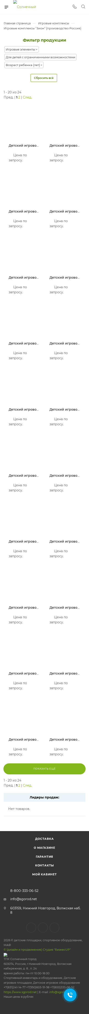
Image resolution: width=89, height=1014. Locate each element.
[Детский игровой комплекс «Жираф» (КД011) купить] (65, 584)
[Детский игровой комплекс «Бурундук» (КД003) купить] (24, 253)
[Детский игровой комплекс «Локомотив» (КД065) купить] (24, 584)
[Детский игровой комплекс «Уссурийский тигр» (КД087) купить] (24, 518)
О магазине (44, 847)
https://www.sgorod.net (20, 992)
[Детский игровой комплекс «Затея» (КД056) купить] (65, 122)
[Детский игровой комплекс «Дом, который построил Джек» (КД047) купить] (65, 188)
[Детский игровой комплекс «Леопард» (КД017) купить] (24, 715)
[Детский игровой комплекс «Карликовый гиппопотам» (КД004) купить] (24, 320)
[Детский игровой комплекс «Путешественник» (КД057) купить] (65, 320)
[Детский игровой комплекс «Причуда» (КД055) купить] (24, 188)
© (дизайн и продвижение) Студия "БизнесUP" (37, 949)
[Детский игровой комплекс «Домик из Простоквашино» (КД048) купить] (65, 385)
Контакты (44, 865)
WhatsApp (54, 928)
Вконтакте (31, 928)
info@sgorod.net (23, 899)
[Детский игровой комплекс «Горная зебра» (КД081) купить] (65, 253)
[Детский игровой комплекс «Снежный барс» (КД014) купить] (65, 650)
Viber (43, 928)
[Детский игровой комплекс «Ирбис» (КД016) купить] (24, 385)
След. (27, 97)
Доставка (44, 838)
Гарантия (44, 856)
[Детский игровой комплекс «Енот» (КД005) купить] (65, 452)
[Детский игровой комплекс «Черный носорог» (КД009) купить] (65, 715)
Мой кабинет (44, 874)
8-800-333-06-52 (24, 891)
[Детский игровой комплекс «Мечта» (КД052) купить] (24, 650)
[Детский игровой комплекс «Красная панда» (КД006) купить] (24, 452)
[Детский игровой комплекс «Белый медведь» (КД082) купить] (65, 518)
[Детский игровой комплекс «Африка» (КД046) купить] (24, 122)
